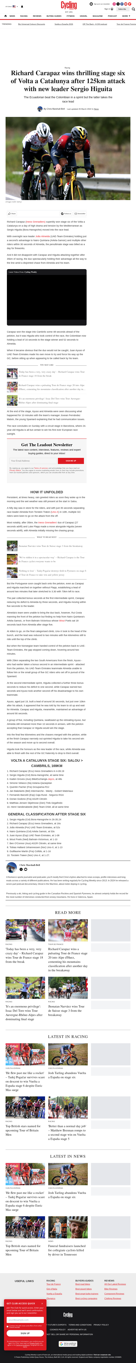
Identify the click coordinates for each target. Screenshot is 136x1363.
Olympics (50, 1298)
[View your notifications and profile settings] (22, 6)
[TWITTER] (22, 869)
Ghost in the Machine (48, 884)
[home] (5, 16)
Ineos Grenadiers (47, 522)
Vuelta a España (54, 1294)
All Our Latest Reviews (115, 1284)
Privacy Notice (15, 470)
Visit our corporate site (102, 1355)
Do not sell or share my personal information (68, 1334)
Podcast (112, 16)
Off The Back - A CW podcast (95, 24)
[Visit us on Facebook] (122, 4)
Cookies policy (57, 1330)
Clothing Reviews (112, 1298)
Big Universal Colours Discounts (31, 24)
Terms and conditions (80, 1325)
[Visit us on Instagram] (114, 4)
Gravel (83, 16)
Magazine (98, 16)
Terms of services (41, 468)
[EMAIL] (26, 869)
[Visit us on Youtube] (125, 4)
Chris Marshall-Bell (56, 109)
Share (13, 214)
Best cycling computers (86, 1298)
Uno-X (55, 512)
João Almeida (42, 236)
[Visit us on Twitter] (118, 4)
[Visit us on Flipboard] (129, 4)
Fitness (71, 16)
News (12, 16)
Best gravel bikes (83, 1289)
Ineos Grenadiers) (35, 221)
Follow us (67, 214)
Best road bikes (82, 1284)
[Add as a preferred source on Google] (68, 1344)
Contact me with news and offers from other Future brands (25, 1326)
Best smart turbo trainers (86, 1294)
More (125, 16)
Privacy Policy (34, 1343)
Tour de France (53, 1284)
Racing (24, 16)
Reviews (37, 16)
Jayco (51, 779)
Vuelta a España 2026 (64, 24)
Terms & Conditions (23, 1345)
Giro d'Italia (51, 1289)
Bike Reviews (110, 1289)
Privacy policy (101, 1325)
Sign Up (25, 1333)
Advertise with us (77, 1330)
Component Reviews (114, 1294)
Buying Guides (54, 16)
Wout (62, 620)
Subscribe (122, 9)
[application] (47, 297)
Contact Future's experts (52, 1325)
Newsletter (81, 214)
